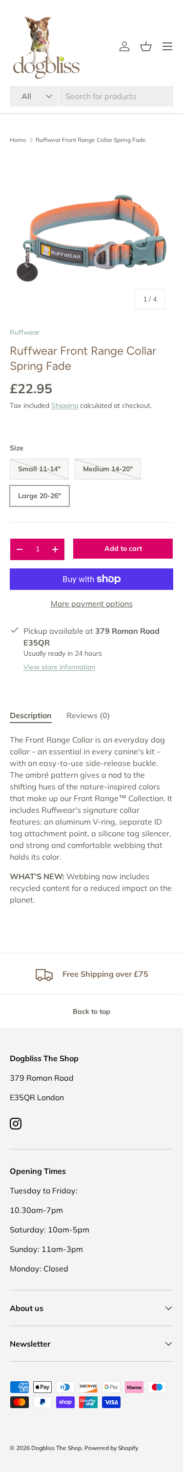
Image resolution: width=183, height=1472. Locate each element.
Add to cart (123, 548)
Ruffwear (25, 332)
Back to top (91, 1011)
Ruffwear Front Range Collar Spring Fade (91, 140)
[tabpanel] (91, 820)
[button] (146, 46)
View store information (59, 667)
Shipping (64, 405)
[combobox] (91, 96)
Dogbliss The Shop (56, 1448)
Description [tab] (31, 715)
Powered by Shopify (111, 1448)
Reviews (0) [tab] (88, 715)
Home (18, 140)
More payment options (92, 603)
